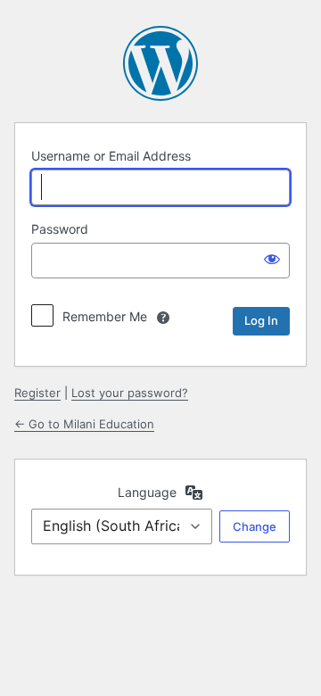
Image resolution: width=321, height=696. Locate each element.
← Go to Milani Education (84, 424)
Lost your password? (129, 392)
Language (147, 492)
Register (37, 392)
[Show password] (272, 259)
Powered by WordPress (160, 63)
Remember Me (104, 316)
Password (59, 228)
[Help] (163, 317)
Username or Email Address (111, 155)
